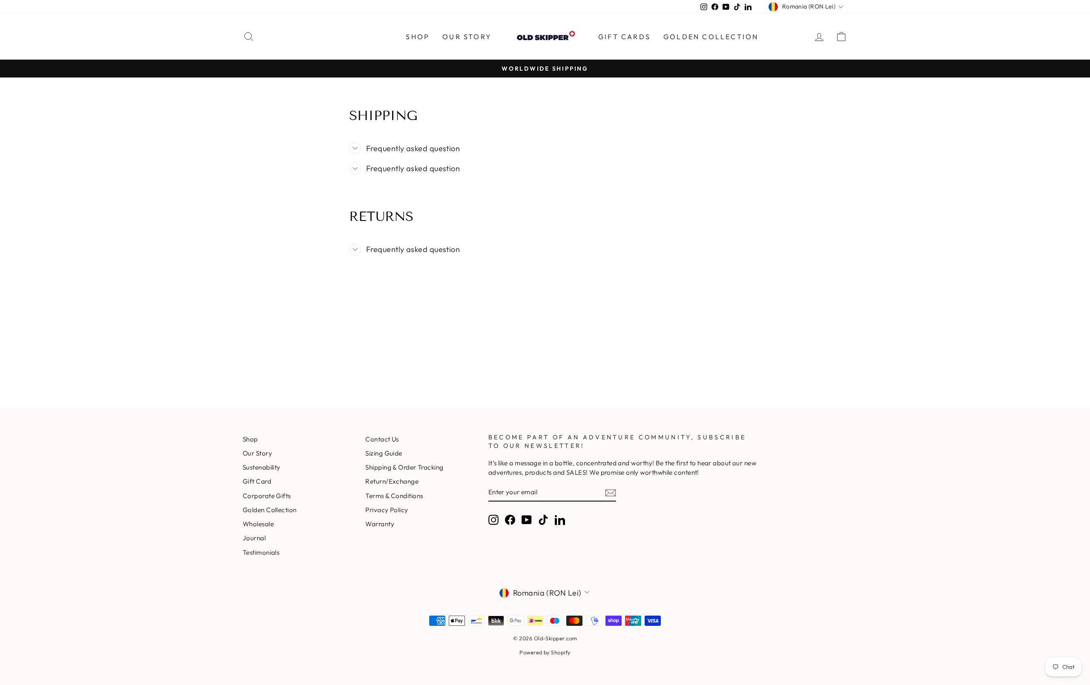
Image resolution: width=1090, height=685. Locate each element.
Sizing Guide (383, 453)
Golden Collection (710, 36)
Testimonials (261, 552)
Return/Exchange (392, 481)
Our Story (467, 36)
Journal (254, 538)
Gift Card (257, 481)
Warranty (379, 524)
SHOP (418, 36)
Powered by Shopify (544, 652)
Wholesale (258, 524)
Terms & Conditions (394, 496)
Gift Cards (624, 36)
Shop (250, 439)
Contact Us (382, 439)
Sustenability (262, 467)
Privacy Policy (386, 510)
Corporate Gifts (267, 496)
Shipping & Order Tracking (404, 467)
